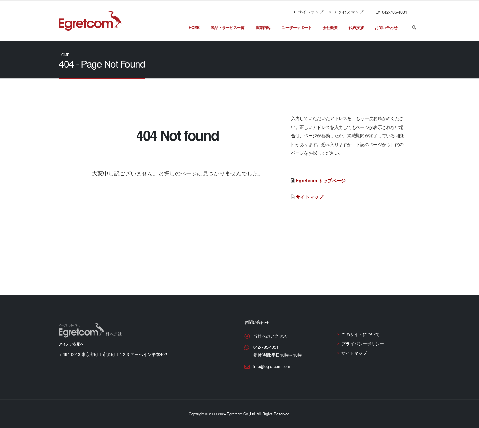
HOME (194, 27)
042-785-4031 (266, 347)
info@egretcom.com (271, 366)
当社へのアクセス (270, 336)
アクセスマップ (347, 12)
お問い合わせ (386, 27)
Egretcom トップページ (321, 180)
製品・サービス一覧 (228, 27)
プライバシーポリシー (362, 344)
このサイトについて (360, 334)
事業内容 (262, 27)
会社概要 (330, 27)
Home (64, 54)
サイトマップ (310, 12)
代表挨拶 (356, 27)
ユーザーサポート (297, 27)
